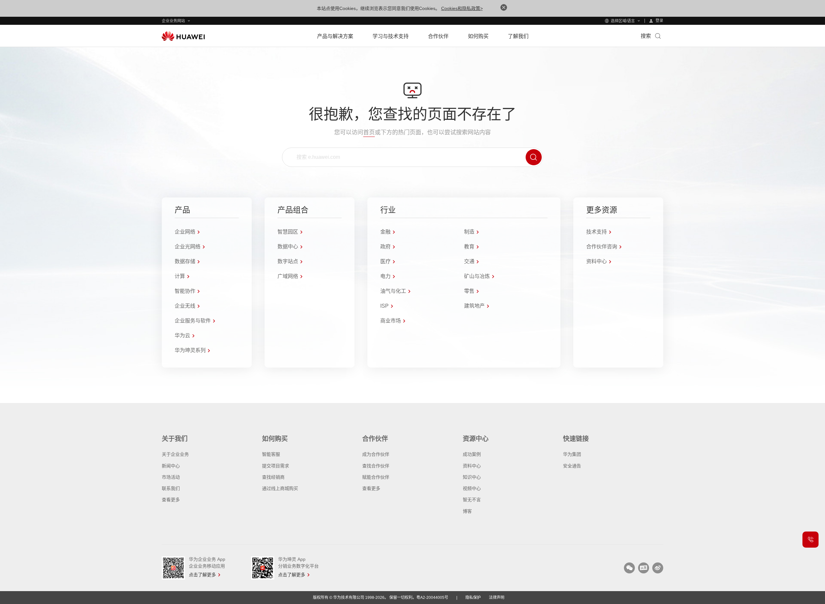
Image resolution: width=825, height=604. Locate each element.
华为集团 (572, 454)
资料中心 (472, 465)
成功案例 (472, 454)
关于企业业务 (175, 454)
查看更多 (171, 499)
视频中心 (472, 488)
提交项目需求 (275, 465)
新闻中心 (171, 465)
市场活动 (171, 477)
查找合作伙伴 (375, 465)
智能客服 (271, 454)
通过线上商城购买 (280, 488)
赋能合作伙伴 (375, 477)
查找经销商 (273, 477)
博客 (467, 511)
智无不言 (472, 499)
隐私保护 (473, 597)
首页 (369, 132)
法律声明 (496, 597)
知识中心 (472, 477)
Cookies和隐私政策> (462, 8)
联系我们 (171, 488)
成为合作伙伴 (375, 454)
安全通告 (572, 465)
